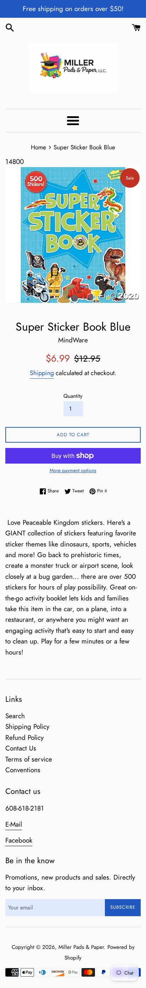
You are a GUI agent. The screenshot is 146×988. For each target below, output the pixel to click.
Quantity (73, 396)
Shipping (42, 373)
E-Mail (13, 824)
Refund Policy (24, 737)
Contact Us (20, 748)
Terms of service (28, 759)
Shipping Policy (27, 726)
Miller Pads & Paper (81, 947)
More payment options (73, 470)
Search (15, 716)
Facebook (18, 840)
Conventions (22, 770)
